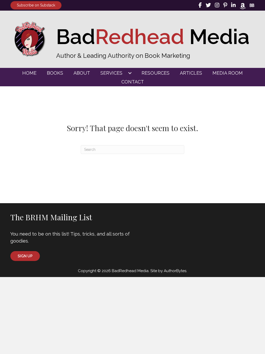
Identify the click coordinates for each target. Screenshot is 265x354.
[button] (25, 256)
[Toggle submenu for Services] (130, 73)
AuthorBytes (175, 270)
